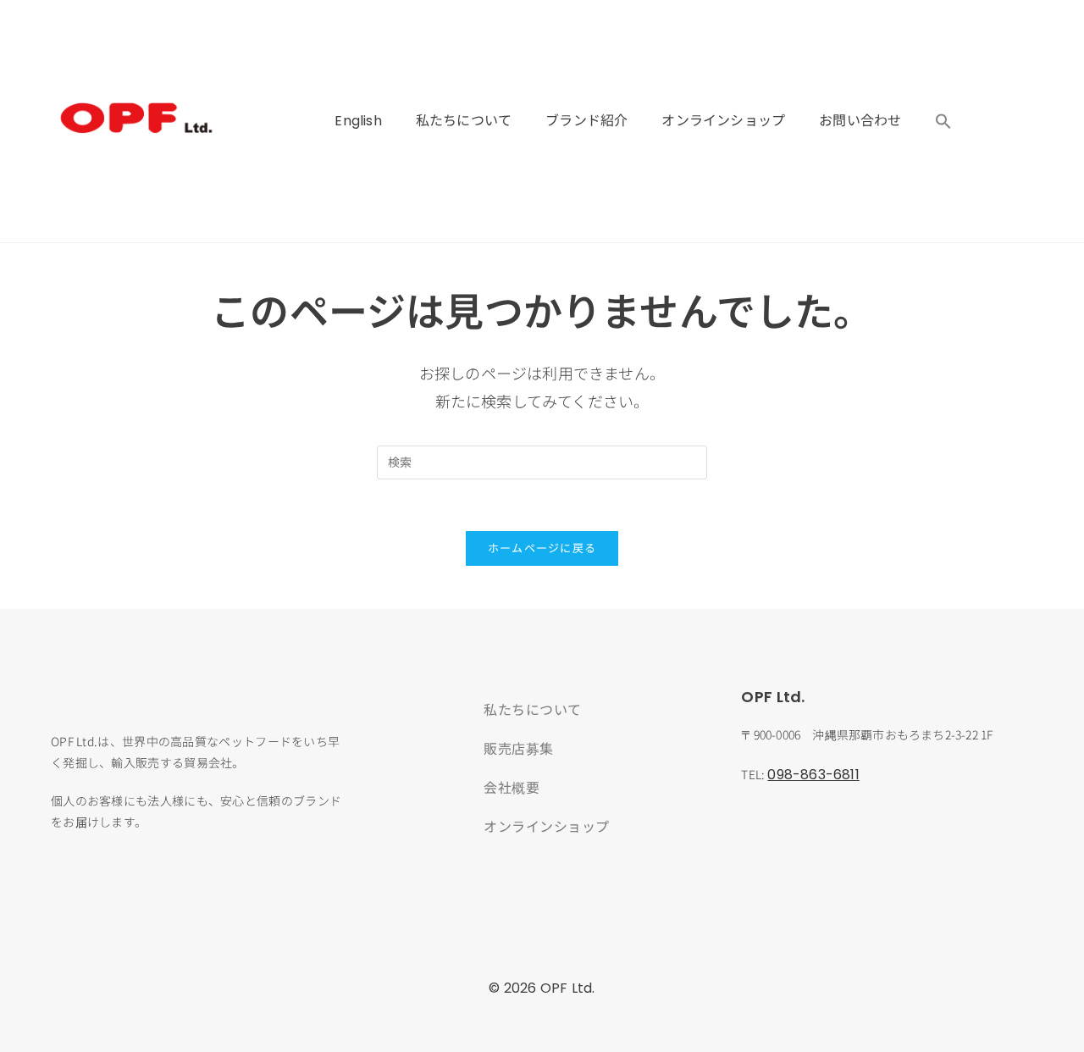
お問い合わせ (860, 120)
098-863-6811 (813, 774)
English (358, 120)
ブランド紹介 (586, 120)
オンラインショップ (723, 120)
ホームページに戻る (542, 548)
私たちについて (464, 120)
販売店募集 (519, 748)
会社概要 (511, 787)
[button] (943, 121)
